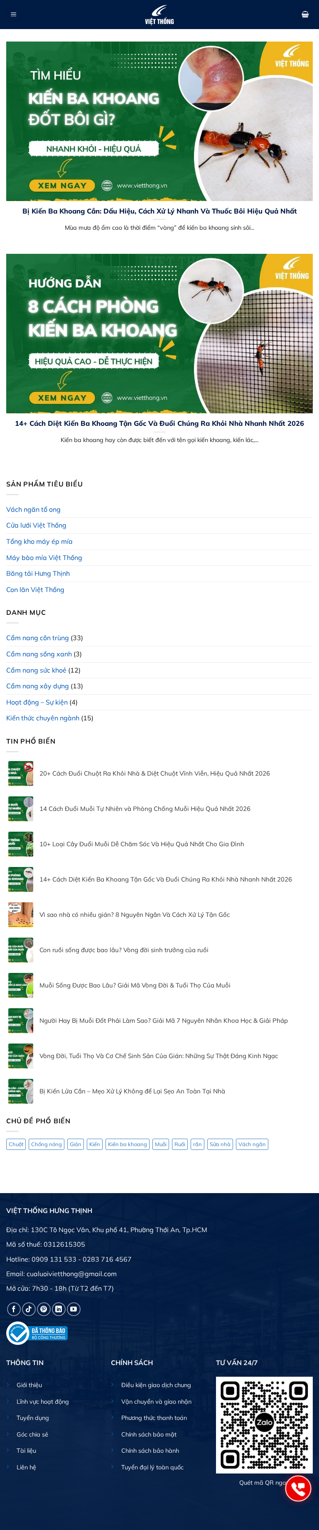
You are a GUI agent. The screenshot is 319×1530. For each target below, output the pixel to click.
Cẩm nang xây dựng (37, 686)
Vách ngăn (252, 1144)
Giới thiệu (29, 1385)
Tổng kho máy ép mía (39, 541)
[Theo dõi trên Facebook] (14, 1309)
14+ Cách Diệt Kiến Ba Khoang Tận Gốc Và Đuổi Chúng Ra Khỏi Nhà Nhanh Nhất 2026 (159, 423)
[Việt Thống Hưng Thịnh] (159, 14)
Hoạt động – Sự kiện (37, 702)
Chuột (16, 1144)
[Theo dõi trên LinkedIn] (59, 1309)
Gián (75, 1144)
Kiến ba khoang (127, 1144)
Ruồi (179, 1144)
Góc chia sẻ (32, 1434)
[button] (13, 15)
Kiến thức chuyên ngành (42, 718)
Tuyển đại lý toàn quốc (152, 1467)
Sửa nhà (220, 1144)
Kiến (94, 1144)
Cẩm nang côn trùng (37, 638)
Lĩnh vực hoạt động (43, 1401)
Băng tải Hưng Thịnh (38, 573)
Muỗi (161, 1144)
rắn (197, 1144)
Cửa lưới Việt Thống (36, 525)
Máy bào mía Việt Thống (44, 557)
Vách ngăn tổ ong (33, 509)
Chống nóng (46, 1144)
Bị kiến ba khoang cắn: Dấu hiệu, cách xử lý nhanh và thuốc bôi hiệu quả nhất (159, 210)
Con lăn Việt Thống (35, 589)
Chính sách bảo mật (149, 1434)
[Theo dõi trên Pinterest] (44, 1309)
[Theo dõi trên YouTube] (74, 1309)
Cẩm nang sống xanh (39, 654)
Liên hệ (26, 1467)
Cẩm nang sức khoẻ (36, 670)
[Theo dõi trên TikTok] (29, 1309)
